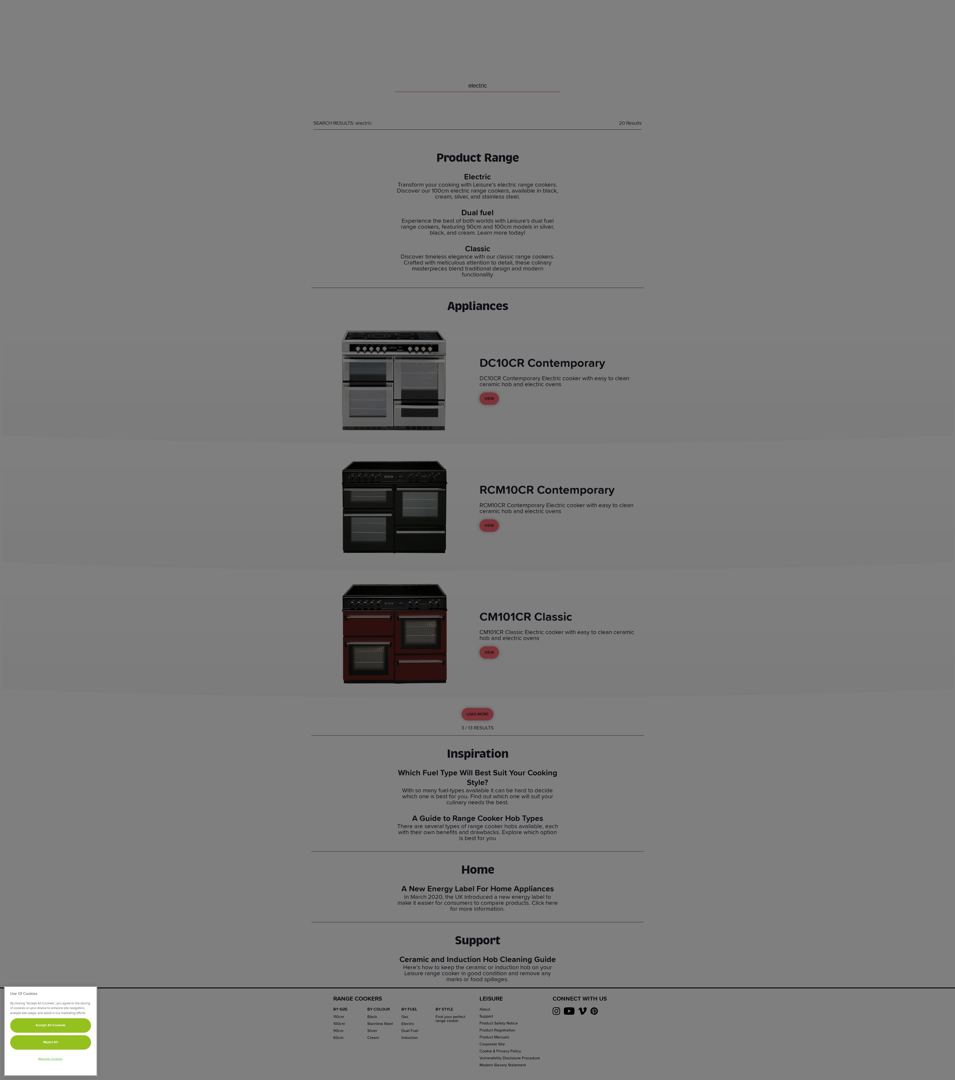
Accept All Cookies (51, 1025)
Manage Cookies (50, 1059)
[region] (50, 1031)
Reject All (50, 1042)
